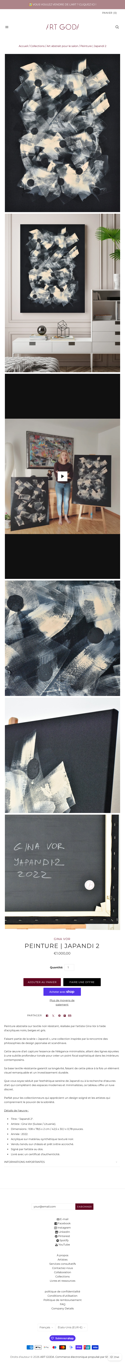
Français (45, 1327)
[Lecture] (62, 476)
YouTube (64, 1244)
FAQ (62, 1304)
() (109, 12)
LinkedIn (64, 1231)
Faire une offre (82, 982)
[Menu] (7, 27)
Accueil (23, 46)
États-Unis (70, 1327)
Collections (37, 46)
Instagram (64, 1227)
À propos (62, 1255)
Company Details (62, 1308)
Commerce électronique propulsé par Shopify (85, 1356)
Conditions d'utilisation (62, 1295)
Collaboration (62, 1272)
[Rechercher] (117, 27)
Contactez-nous (62, 1268)
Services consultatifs (62, 1263)
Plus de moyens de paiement (62, 1002)
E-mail (63, 1219)
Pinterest (63, 1236)
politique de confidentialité (62, 1291)
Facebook (64, 1223)
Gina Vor (62, 939)
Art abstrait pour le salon (62, 46)
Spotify (64, 1240)
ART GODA (47, 1356)
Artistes (63, 1259)
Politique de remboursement (62, 1300)
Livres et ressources (62, 1280)
